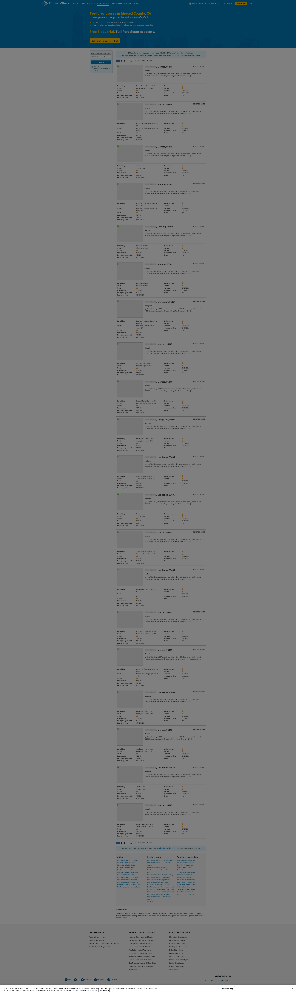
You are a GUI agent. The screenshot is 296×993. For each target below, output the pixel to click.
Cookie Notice (104, 990)
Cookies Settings (227, 989)
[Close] (292, 988)
